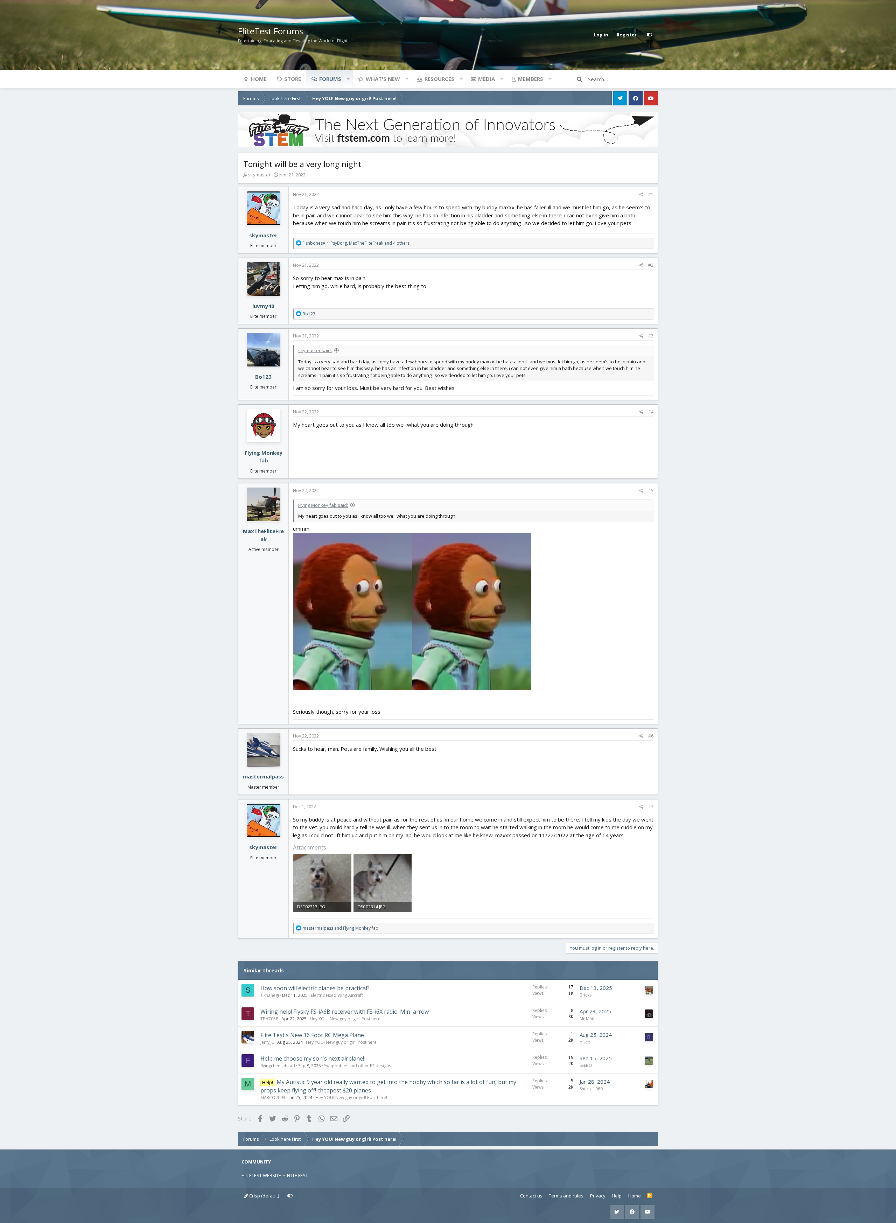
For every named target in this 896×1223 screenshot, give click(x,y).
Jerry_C (267, 1042)
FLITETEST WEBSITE (261, 1175)
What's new (383, 78)
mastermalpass (263, 776)
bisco (585, 1042)
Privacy (598, 1196)
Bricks (586, 995)
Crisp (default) (263, 1196)
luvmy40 (263, 305)
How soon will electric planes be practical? (315, 988)
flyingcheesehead (277, 1066)
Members (530, 78)
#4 (650, 412)
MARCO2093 (272, 1097)
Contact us (531, 1196)
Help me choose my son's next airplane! (312, 1058)
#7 (650, 807)
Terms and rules (566, 1196)
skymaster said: (315, 350)
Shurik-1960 (591, 1089)
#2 (650, 265)
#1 (650, 194)
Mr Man (587, 1018)
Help (617, 1196)
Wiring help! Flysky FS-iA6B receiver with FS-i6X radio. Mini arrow (344, 1011)
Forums (330, 78)
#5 (650, 491)
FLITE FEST (297, 1175)
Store (292, 78)
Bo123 (263, 376)
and (340, 928)
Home (259, 78)
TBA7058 (269, 1019)
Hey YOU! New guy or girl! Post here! (346, 1019)
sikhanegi (269, 995)
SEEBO (586, 1065)
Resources (439, 78)
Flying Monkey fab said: (323, 505)
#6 (650, 736)
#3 (650, 336)
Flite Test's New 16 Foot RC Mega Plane (312, 1035)
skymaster (259, 175)
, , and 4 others (356, 243)
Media (486, 78)
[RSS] (649, 1196)
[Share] (641, 194)
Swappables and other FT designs (357, 1066)
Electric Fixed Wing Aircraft (337, 995)
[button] (348, 79)
